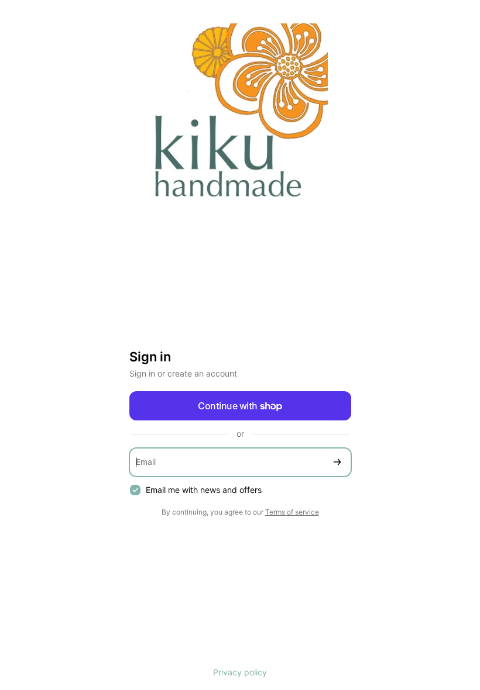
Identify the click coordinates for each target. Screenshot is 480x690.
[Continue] (337, 462)
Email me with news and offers (204, 490)
